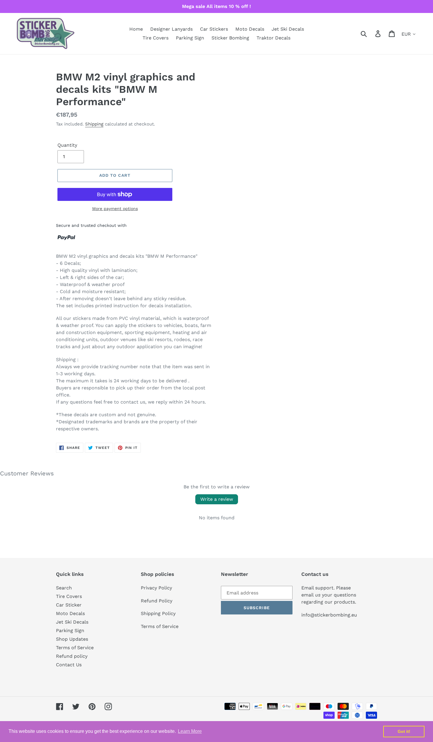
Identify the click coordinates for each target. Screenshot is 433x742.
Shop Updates (72, 639)
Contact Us (69, 664)
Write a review (216, 499)
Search (64, 588)
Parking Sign (70, 630)
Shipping (94, 124)
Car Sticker (69, 605)
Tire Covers (69, 596)
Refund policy (71, 656)
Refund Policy (156, 601)
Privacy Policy (156, 588)
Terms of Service (75, 647)
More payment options (115, 208)
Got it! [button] (404, 731)
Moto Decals (70, 613)
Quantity (67, 145)
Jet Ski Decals (72, 622)
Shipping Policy (158, 613)
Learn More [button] (190, 731)
